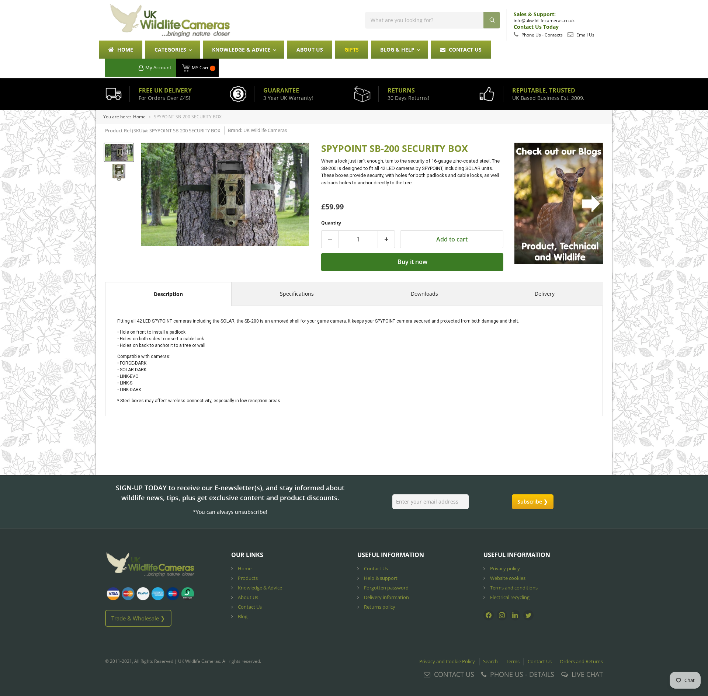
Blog (242, 616)
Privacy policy (504, 568)
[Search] (491, 20)
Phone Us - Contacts (541, 35)
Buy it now (412, 262)
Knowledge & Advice (242, 49)
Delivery (545, 293)
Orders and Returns (581, 661)
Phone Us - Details (522, 674)
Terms (513, 661)
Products (247, 578)
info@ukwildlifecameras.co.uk (544, 20)
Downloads (424, 293)
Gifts (351, 49)
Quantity (331, 223)
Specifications (297, 293)
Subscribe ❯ (532, 501)
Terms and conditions (513, 587)
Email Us (584, 35)
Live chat (587, 674)
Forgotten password (386, 587)
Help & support (380, 578)
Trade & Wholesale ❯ (138, 618)
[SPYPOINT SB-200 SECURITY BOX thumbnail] (118, 152)
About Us (309, 49)
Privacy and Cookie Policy (447, 661)
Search (490, 661)
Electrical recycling (509, 597)
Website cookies (507, 578)
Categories (171, 49)
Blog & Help (398, 49)
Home (124, 49)
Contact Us (464, 49)
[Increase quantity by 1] (386, 239)
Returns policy (379, 606)
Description (168, 293)
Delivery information (386, 597)
